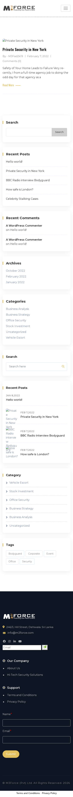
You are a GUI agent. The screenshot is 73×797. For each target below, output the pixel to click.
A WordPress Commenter (24, 225)
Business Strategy (18, 314)
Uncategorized (16, 331)
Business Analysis (17, 309)
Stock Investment (18, 326)
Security (27, 561)
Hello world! (14, 161)
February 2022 (16, 276)
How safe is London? (19, 189)
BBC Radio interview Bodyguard (28, 180)
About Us (13, 668)
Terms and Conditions (21, 695)
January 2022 (15, 282)
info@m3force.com (21, 632)
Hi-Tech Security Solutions (25, 674)
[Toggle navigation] (65, 8)
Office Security (16, 320)
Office (12, 561)
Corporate (34, 553)
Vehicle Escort (15, 337)
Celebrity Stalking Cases (22, 198)
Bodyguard (15, 553)
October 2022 (15, 270)
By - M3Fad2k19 (13, 56)
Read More (8, 85)
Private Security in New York (24, 49)
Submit (11, 754)
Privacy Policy (16, 701)
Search (12, 122)
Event (49, 553)
